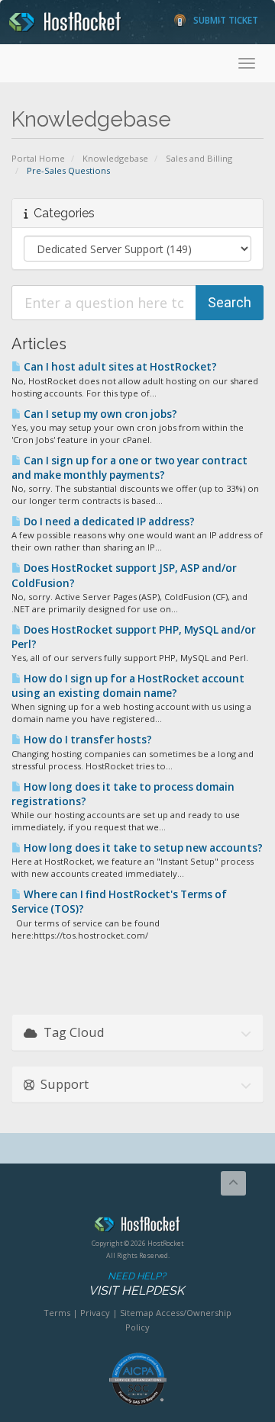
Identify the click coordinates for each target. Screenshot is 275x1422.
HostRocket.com (137, 1226)
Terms (57, 1312)
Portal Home (38, 158)
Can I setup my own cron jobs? (99, 414)
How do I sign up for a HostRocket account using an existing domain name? (127, 686)
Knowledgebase (115, 158)
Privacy (95, 1312)
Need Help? (136, 1284)
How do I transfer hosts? (86, 739)
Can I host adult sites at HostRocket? (119, 367)
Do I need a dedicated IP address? (108, 521)
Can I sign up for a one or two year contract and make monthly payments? (129, 468)
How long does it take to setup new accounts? (142, 848)
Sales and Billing (199, 158)
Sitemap (137, 1312)
